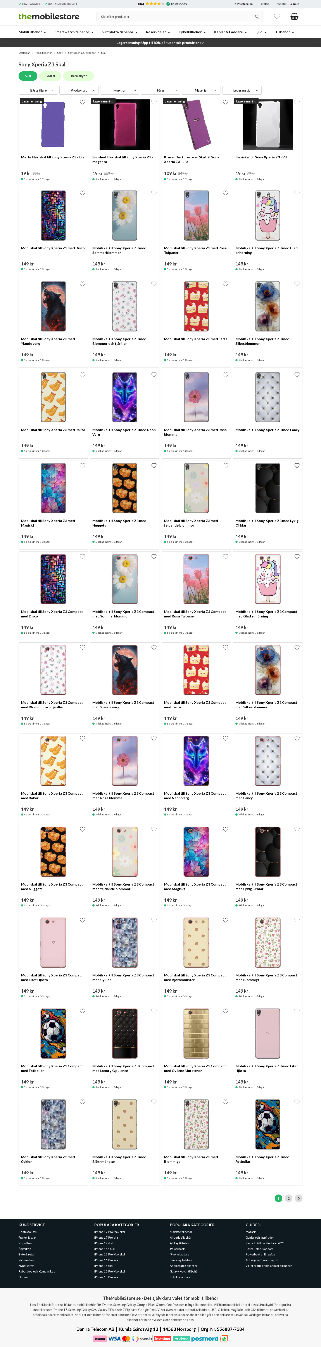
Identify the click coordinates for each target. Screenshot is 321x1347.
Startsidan (24, 52)
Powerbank (177, 1248)
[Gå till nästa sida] (298, 1198)
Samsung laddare (181, 1260)
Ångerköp (25, 1248)
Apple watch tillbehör (183, 1265)
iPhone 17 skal (103, 1243)
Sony (60, 52)
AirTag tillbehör (180, 1243)
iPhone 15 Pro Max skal (109, 1271)
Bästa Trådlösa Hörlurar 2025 (265, 1243)
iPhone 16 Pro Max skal (109, 1254)
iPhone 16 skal (103, 1265)
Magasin (251, 1232)
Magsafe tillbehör (181, 1232)
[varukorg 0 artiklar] (294, 16)
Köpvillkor (25, 1243)
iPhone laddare (179, 1254)
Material (201, 90)
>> (160, 42)
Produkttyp (79, 90)
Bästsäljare (38, 90)
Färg (160, 90)
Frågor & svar (27, 1237)
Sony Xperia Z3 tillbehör (82, 52)
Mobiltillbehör (44, 52)
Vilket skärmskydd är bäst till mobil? (269, 1265)
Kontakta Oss (27, 1232)
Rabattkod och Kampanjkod (37, 1271)
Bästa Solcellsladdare (259, 1248)
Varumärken (26, 1260)
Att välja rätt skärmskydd (262, 1260)
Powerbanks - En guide (260, 1254)
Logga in (294, 3)
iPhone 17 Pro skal (106, 1237)
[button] (162, 4)
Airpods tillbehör (181, 1237)
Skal (103, 52)
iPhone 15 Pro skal (106, 1277)
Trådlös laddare (180, 1277)
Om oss (23, 1277)
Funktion (119, 90)
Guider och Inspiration (260, 1237)
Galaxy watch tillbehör (184, 1271)
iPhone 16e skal (104, 1248)
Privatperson (245, 3)
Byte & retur (27, 1254)
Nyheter (281, 3)
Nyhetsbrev (26, 1265)
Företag (264, 3)
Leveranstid (241, 90)
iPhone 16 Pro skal (106, 1260)
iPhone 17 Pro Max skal (109, 1232)
